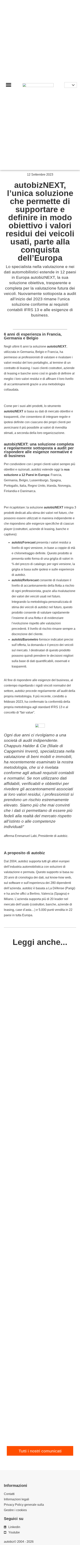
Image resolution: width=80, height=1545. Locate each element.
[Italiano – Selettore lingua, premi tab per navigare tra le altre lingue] (70, 85)
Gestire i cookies (15, 1510)
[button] (8, 85)
